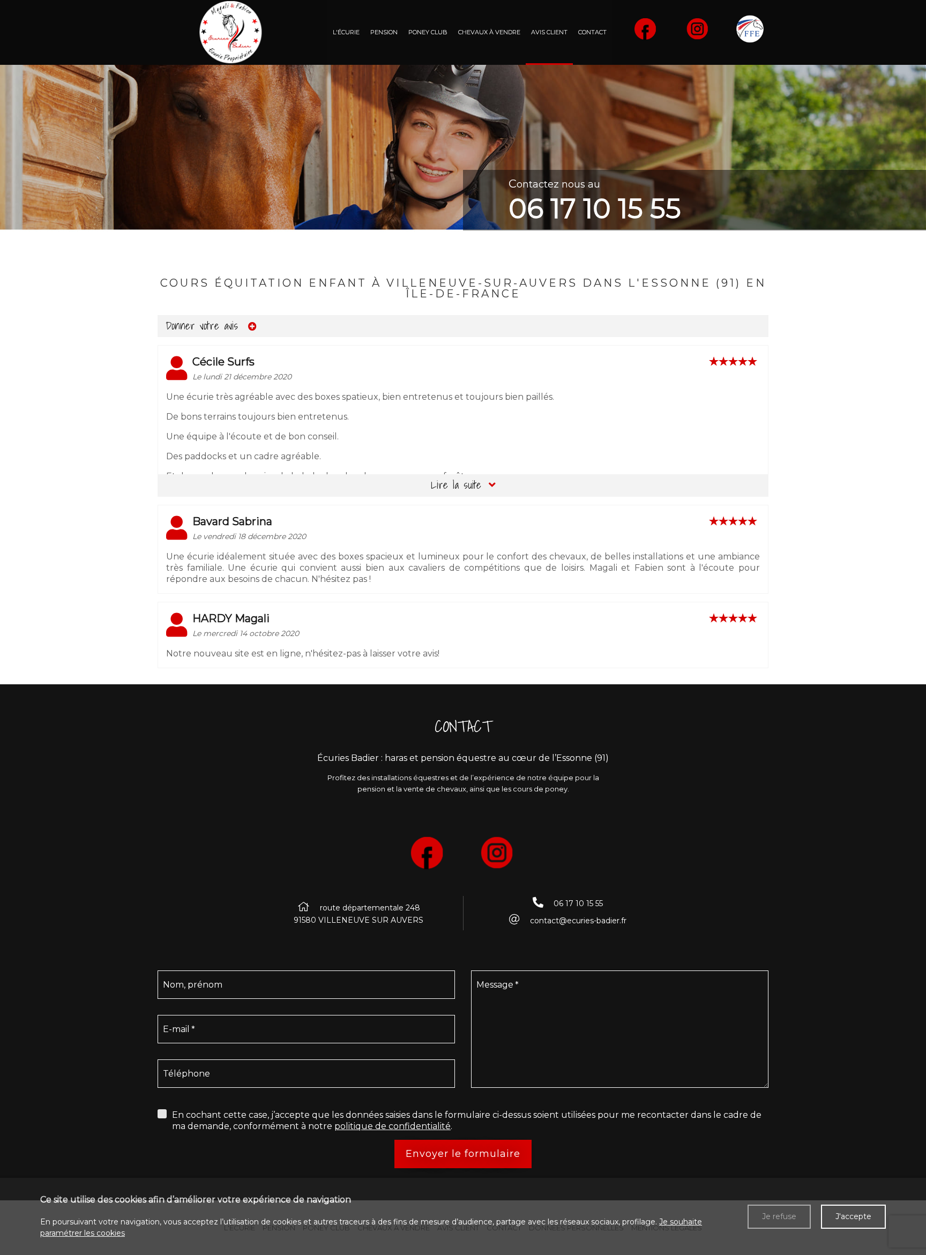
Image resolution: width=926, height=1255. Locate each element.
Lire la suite (458, 485)
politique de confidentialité (392, 1126)
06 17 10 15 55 (595, 208)
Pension (384, 32)
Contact (592, 32)
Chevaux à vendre (489, 32)
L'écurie (346, 32)
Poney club (427, 32)
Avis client (549, 32)
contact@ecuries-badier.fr (578, 920)
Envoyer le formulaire (463, 1154)
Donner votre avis (204, 325)
